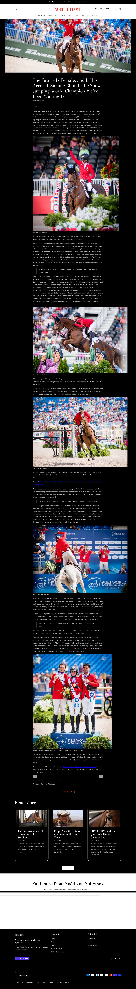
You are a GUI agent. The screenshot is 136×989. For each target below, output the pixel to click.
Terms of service (64, 982)
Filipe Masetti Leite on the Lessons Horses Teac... (67, 834)
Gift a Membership (57, 952)
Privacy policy (54, 982)
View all (68, 868)
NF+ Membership (57, 949)
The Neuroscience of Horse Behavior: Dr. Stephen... (30, 834)
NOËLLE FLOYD (23, 982)
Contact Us (91, 938)
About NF (54, 938)
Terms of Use (92, 945)
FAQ (52, 945)
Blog (52, 942)
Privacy (90, 942)
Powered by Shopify (33, 982)
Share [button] (36, 106)
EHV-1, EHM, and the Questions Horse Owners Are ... (103, 834)
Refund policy (44, 982)
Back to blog (69, 792)
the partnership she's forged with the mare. (79, 767)
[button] (17, 9)
